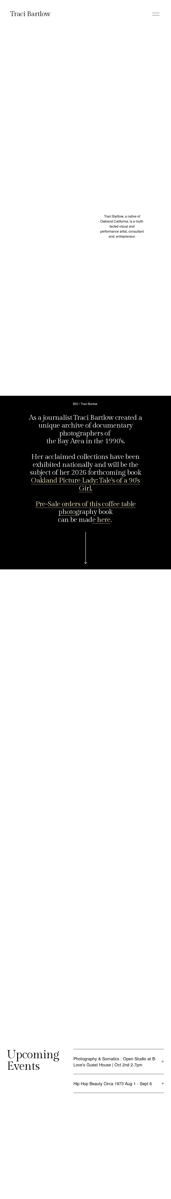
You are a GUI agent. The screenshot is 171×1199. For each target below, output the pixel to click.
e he (98, 520)
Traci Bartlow (30, 14)
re (107, 520)
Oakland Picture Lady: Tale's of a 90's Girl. (85, 484)
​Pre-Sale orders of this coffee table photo (85, 508)
